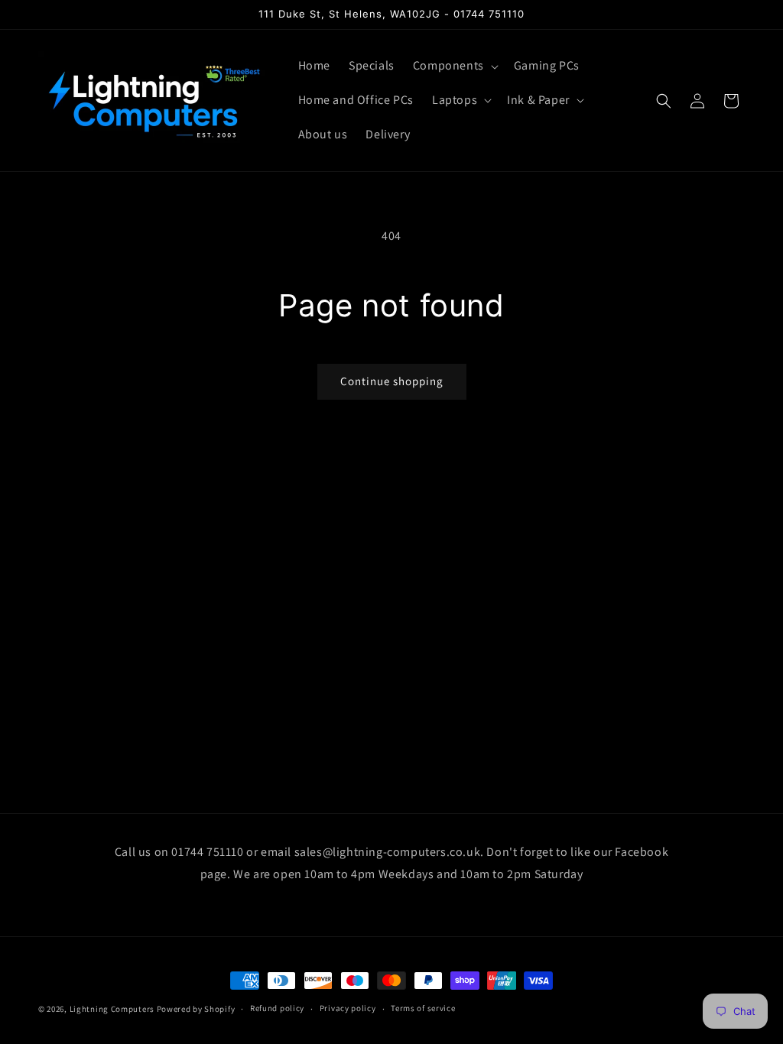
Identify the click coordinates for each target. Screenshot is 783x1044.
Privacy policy (348, 1008)
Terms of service (423, 1008)
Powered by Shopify (196, 1008)
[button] (454, 66)
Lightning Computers (112, 1008)
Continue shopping (391, 381)
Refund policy (277, 1008)
